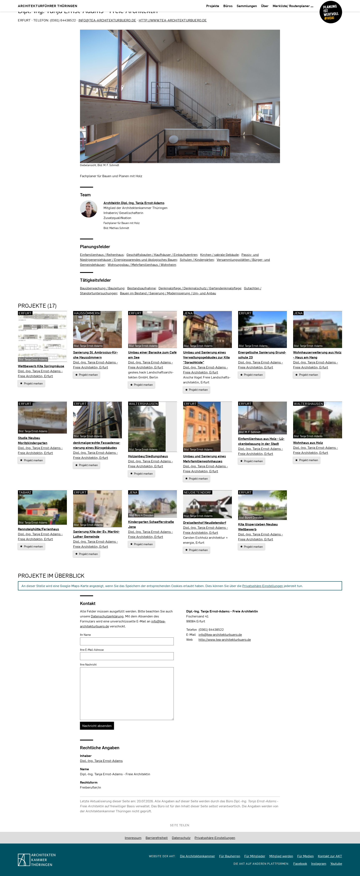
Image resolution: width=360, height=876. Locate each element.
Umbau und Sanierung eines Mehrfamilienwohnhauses (204, 458)
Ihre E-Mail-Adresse (92, 650)
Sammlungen (247, 5)
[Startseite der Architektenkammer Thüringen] (54, 860)
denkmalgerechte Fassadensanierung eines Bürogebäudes (96, 445)
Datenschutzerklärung (107, 616)
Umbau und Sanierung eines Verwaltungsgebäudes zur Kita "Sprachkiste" (206, 357)
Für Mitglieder (254, 856)
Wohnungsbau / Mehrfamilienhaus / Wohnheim (142, 264)
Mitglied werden (281, 856)
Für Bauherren (229, 856)
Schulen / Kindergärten (197, 259)
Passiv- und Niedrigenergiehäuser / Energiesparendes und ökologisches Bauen (169, 257)
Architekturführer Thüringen (47, 5)
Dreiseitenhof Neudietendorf (204, 522)
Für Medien (305, 856)
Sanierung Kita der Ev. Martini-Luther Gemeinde (96, 534)
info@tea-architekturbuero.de (107, 20)
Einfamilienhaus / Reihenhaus (102, 254)
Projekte (212, 5)
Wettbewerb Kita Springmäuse (41, 365)
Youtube (336, 863)
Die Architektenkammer (197, 856)
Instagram (318, 863)
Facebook (300, 863)
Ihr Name (85, 635)
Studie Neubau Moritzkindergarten (32, 440)
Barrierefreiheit (157, 837)
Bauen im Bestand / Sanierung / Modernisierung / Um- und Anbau (168, 293)
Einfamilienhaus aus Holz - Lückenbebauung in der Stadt (261, 441)
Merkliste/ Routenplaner (292, 5)
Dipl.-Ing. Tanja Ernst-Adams (101, 760)
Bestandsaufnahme (141, 288)
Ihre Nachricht (88, 664)
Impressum (133, 837)
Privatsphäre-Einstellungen (262, 585)
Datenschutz (181, 837)
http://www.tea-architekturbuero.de (173, 20)
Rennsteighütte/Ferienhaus (38, 528)
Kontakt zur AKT (330, 856)
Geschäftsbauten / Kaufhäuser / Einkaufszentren (161, 254)
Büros (227, 5)
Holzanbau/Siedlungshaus (148, 456)
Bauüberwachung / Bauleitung (102, 288)
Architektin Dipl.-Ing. (134, 202)
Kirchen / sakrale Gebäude (219, 254)
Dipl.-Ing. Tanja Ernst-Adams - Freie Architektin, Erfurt (40, 373)
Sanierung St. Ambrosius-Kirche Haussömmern (95, 355)
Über (265, 5)
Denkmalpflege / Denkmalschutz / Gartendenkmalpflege (200, 288)
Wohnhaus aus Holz (308, 442)
